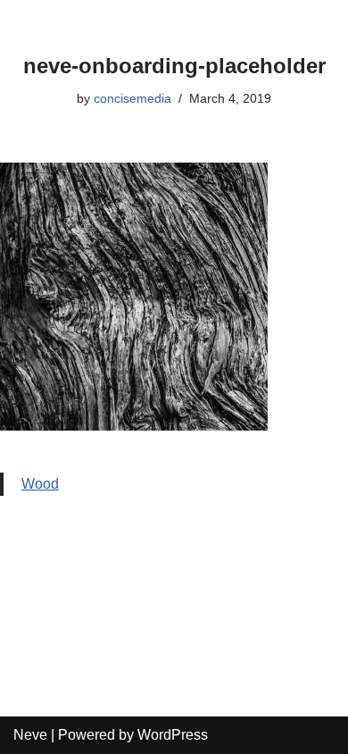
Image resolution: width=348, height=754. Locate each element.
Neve (30, 734)
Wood (40, 483)
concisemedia (132, 98)
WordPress (172, 734)
